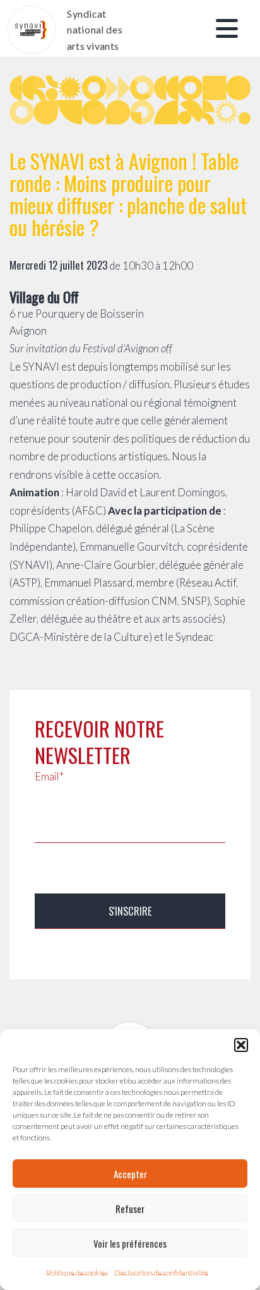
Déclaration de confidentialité (161, 1272)
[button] (241, 1045)
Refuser (130, 1208)
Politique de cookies (77, 1272)
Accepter (130, 1174)
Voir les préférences (130, 1243)
